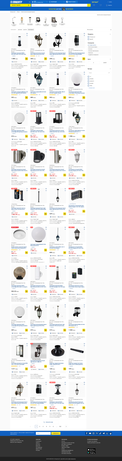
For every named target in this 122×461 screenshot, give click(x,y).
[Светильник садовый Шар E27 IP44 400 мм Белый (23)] (38, 234)
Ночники (90, 48)
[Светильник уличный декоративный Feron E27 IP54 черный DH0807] (77, 40)
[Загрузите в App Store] (91, 449)
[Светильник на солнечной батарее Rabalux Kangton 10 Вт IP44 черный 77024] (77, 195)
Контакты (38, 444)
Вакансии (38, 445)
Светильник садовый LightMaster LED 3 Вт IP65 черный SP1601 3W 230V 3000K (19, 93)
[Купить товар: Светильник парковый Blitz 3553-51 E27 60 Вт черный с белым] (64, 97)
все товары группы (92, 45)
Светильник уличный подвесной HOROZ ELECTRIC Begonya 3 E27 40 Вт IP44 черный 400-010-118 (77, 403)
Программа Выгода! (66, 451)
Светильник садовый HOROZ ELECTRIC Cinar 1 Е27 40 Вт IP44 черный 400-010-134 (37, 132)
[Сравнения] (94, 5)
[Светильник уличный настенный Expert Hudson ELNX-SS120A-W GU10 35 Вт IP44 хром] (19, 157)
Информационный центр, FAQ (16, 440)
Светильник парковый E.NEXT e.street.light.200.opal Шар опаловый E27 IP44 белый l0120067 (19, 325)
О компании (38, 441)
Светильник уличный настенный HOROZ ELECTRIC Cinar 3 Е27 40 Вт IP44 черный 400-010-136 (57, 132)
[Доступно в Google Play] (91, 452)
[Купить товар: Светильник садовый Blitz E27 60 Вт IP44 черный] (45, 97)
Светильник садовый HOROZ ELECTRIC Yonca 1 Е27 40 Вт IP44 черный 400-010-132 (56, 403)
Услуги (63, 448)
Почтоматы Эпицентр (66, 453)
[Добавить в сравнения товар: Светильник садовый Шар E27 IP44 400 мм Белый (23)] (46, 229)
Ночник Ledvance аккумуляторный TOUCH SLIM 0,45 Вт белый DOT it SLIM (19, 248)
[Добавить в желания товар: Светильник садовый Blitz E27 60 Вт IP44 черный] (46, 72)
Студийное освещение (93, 54)
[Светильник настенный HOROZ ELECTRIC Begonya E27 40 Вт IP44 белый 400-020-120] (77, 157)
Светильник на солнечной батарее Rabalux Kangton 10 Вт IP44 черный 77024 (76, 207)
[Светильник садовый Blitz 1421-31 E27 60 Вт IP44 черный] (57, 234)
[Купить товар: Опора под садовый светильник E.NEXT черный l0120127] (64, 368)
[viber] (96, 433)
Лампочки (90, 52)
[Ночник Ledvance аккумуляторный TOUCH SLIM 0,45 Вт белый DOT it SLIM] (19, 234)
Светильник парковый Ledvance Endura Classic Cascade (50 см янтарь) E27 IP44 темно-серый (18, 209)
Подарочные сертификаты (67, 450)
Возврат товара (65, 445)
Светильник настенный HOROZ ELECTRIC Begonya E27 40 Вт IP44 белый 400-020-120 (76, 170)
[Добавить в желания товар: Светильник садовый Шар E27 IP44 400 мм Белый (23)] (46, 227)
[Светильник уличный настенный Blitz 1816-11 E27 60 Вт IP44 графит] (19, 351)
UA (29, 1)
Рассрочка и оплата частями (68, 442)
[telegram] (103, 433)
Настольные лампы (92, 46)
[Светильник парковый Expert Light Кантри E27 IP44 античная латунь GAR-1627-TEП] (57, 312)
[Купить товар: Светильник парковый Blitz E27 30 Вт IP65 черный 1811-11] (83, 330)
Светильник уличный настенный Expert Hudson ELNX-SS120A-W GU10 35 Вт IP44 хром (19, 170)
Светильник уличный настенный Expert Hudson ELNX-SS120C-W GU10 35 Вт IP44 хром (57, 170)
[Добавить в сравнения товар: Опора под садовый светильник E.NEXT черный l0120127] (65, 346)
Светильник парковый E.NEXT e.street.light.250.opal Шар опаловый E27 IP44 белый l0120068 (19, 132)
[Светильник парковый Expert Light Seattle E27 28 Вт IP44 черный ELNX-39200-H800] (38, 195)
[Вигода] (95, 2)
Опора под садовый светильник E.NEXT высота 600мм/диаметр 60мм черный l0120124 (76, 364)
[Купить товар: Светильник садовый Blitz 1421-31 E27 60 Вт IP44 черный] (64, 252)
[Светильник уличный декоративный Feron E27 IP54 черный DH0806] (38, 389)
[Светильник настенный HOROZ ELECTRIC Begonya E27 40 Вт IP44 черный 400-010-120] (77, 234)
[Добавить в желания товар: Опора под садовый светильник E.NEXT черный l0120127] (65, 344)
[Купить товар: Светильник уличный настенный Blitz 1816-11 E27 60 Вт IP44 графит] (26, 368)
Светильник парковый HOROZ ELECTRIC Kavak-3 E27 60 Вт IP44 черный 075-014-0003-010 (18, 54)
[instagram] (93, 433)
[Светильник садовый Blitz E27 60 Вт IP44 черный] (38, 79)
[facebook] (86, 433)
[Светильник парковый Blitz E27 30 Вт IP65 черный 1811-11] (77, 312)
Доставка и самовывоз (67, 444)
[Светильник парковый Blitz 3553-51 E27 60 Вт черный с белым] (57, 79)
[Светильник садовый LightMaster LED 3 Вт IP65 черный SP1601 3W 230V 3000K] (19, 79)
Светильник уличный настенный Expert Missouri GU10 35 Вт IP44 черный (37, 170)
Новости (38, 442)
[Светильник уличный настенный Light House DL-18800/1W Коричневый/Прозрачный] (38, 351)
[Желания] (101, 5)
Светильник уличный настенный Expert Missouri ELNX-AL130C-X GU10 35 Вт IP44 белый (38, 287)
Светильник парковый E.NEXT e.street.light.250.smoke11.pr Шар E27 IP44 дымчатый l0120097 (19, 287)
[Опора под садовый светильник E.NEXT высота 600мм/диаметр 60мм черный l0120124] (77, 351)
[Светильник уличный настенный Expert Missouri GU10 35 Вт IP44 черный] (38, 157)
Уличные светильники (93, 50)
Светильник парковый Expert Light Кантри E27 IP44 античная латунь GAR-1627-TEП (56, 325)
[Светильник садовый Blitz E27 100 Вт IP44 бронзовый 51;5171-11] (77, 118)
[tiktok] (100, 433)
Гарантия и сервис (66, 447)
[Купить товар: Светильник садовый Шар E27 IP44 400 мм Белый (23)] (45, 250)
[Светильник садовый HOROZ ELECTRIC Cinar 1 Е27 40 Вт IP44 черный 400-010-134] (38, 118)
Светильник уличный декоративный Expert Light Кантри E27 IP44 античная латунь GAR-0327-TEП (57, 209)
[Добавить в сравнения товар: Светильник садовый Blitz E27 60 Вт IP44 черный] (46, 74)
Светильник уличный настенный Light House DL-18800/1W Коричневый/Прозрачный (37, 362)
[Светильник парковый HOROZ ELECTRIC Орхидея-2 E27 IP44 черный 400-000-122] (57, 273)
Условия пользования (92, 441)
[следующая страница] (66, 426)
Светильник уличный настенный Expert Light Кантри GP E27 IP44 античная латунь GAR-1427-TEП (37, 54)
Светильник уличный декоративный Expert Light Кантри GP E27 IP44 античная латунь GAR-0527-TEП (38, 325)
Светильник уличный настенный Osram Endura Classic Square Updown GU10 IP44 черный (77, 287)
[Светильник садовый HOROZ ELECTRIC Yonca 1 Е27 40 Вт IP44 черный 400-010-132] (57, 389)
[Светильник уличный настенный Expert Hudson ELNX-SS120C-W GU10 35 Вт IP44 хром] (57, 157)
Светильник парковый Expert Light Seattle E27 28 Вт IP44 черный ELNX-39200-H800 (38, 209)
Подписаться (56, 433)
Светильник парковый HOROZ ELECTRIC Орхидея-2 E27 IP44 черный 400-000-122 (57, 287)
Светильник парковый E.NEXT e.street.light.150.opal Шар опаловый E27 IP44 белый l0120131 (77, 93)
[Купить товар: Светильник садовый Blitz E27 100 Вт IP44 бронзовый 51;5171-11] (83, 136)
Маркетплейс (39, 448)
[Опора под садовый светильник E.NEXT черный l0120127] (57, 351)
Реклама (38, 450)
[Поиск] (89, 5)
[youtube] (90, 433)
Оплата (63, 441)
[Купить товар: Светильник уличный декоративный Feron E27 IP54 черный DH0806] (45, 407)
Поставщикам (39, 447)
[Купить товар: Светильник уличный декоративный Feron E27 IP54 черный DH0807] (83, 58)
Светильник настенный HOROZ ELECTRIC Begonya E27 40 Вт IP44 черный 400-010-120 (76, 248)
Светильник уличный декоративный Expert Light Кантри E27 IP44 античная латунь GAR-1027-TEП (19, 403)
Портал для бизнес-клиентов (93, 442)
